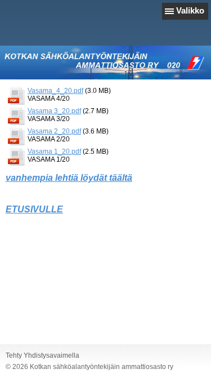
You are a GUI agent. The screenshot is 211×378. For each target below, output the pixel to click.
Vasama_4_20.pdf (55, 91)
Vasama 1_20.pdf (54, 151)
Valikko (190, 10)
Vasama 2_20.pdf (54, 131)
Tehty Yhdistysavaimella (42, 355)
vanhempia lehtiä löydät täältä (69, 178)
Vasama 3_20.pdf (54, 111)
